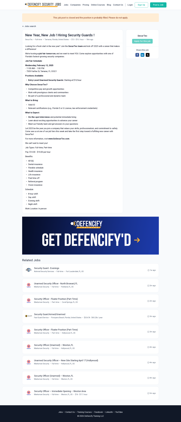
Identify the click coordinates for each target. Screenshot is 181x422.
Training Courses (84, 412)
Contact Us (118, 5)
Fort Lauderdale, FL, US (75, 271)
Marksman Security (41, 287)
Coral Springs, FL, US (70, 302)
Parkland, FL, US (67, 287)
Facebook (98, 412)
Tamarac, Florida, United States (57, 39)
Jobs (66, 5)
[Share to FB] (137, 55)
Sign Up (141, 5)
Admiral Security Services (44, 271)
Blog (109, 5)
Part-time (55, 302)
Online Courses (98, 5)
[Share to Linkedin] (142, 55)
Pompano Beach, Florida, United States (66, 318)
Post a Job (158, 5)
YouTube (119, 412)
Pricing (86, 5)
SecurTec (29, 39)
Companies (75, 5)
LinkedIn (109, 412)
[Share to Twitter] (147, 55)
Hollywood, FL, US (68, 333)
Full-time (38, 39)
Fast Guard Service (41, 318)
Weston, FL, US (67, 379)
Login (130, 5)
